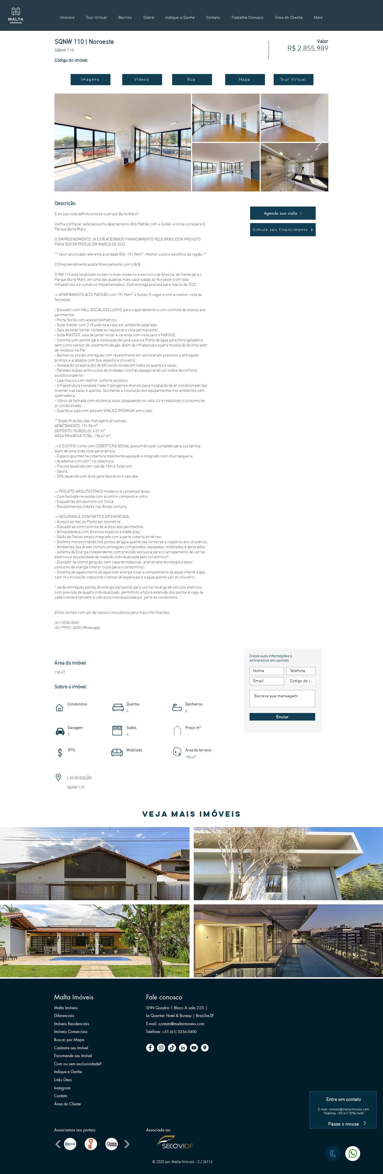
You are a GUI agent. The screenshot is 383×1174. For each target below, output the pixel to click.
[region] (343, 1083)
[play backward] (59, 1144)
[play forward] (126, 1144)
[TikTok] (172, 1048)
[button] (95, 863)
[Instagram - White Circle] (161, 1048)
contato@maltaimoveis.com (349, 1110)
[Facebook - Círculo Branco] (150, 1048)
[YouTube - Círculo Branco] (194, 1048)
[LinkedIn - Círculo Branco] (183, 1048)
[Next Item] (319, 142)
